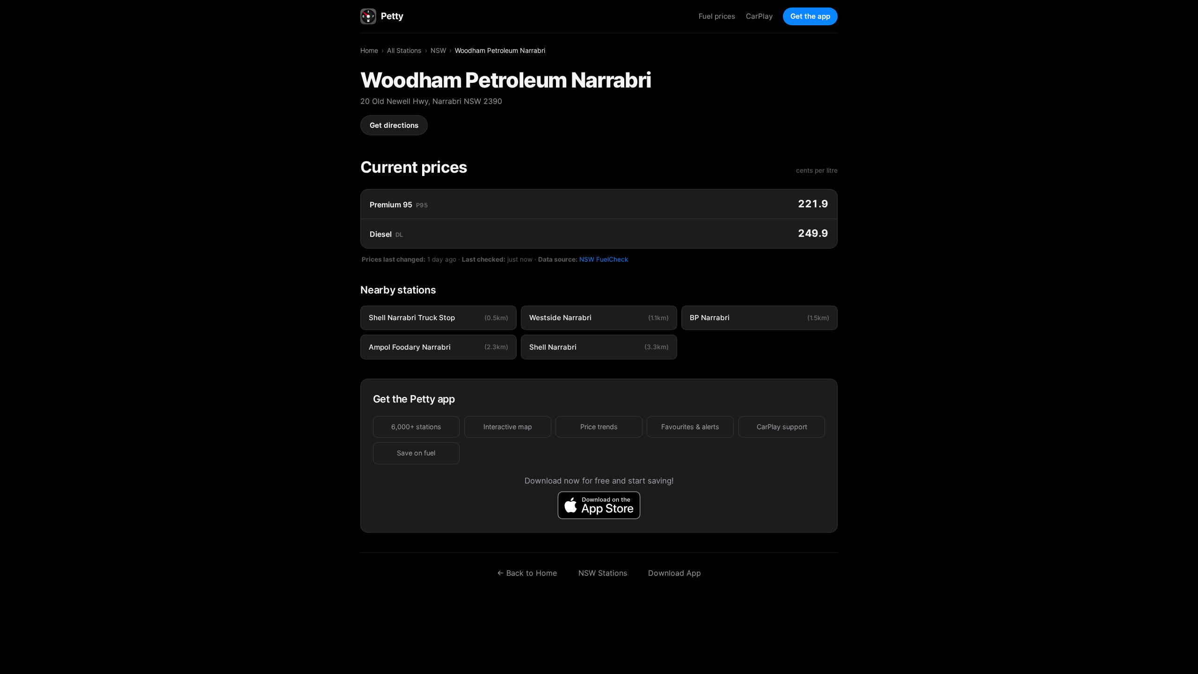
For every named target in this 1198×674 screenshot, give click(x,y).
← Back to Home (527, 573)
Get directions (394, 125)
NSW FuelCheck (603, 259)
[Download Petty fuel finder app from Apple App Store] (599, 505)
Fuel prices (717, 16)
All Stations (404, 50)
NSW (438, 50)
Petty (392, 16)
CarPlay (759, 16)
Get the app (810, 16)
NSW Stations (602, 573)
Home (369, 50)
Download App (674, 573)
